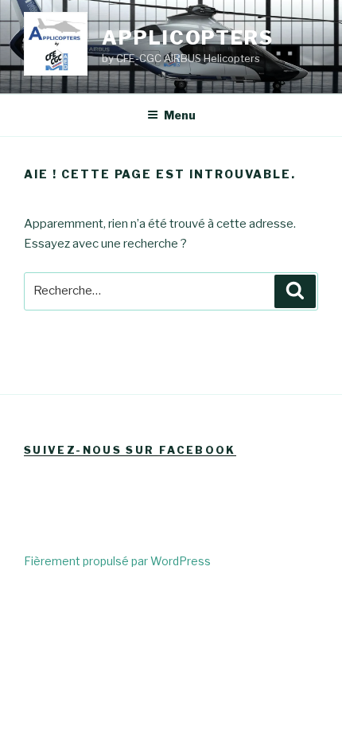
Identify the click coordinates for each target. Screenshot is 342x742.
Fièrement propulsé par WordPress (117, 561)
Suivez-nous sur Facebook (130, 449)
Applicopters (188, 37)
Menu (180, 115)
